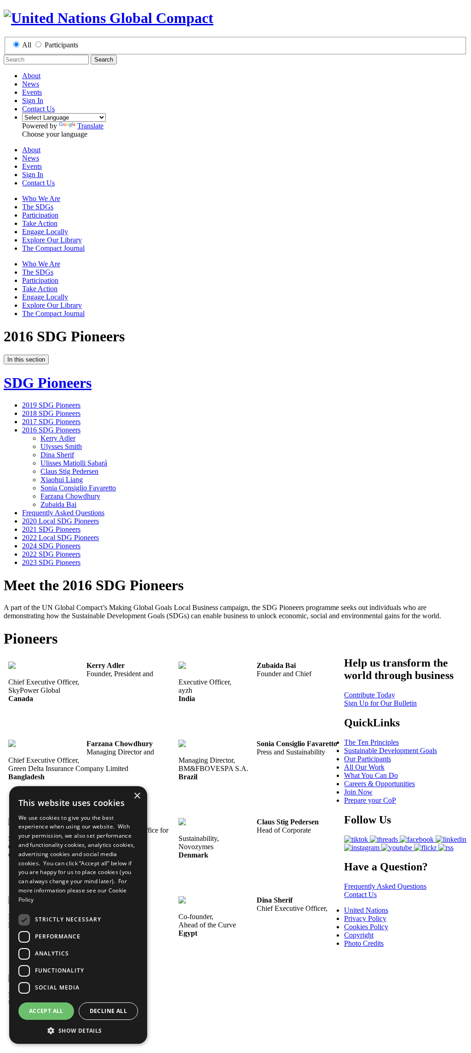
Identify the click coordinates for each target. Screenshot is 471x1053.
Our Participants (367, 759)
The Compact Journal (53, 248)
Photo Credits (364, 943)
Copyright (358, 935)
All (26, 45)
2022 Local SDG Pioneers (60, 537)
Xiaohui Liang (61, 479)
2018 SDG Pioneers (51, 413)
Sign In (32, 100)
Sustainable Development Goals (390, 750)
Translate (90, 126)
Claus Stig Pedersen (69, 471)
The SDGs (37, 207)
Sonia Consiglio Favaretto (78, 488)
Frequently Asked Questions (63, 513)
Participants (61, 45)
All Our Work (364, 767)
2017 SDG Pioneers (51, 422)
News (30, 84)
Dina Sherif (57, 455)
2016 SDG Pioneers (51, 430)
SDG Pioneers (48, 382)
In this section (26, 359)
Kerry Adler (57, 438)
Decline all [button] (108, 1011)
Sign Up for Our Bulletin (380, 703)
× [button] (136, 796)
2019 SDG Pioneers (51, 405)
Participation (40, 215)
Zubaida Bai (58, 504)
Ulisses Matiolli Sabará (73, 463)
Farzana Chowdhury (70, 496)
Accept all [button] (46, 1011)
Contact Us (38, 109)
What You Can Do (371, 775)
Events (32, 92)
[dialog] (78, 915)
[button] (78, 1030)
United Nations (366, 910)
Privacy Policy (365, 918)
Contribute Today (369, 695)
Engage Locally (45, 232)
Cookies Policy (366, 927)
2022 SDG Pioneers (51, 554)
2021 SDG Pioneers (51, 529)
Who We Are (41, 198)
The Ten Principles (371, 742)
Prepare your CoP (370, 800)
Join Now (358, 792)
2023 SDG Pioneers (51, 562)
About (31, 76)
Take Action (39, 223)
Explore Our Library (52, 240)
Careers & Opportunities (379, 784)
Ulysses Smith (61, 446)
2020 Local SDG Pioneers (60, 521)
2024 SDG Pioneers (51, 546)
